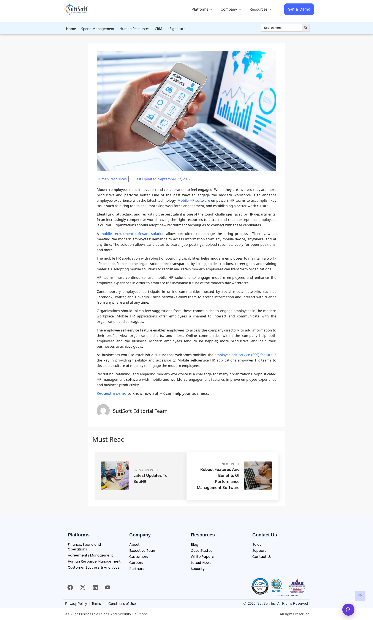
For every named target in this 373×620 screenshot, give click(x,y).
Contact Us (262, 556)
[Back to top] (360, 596)
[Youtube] (107, 587)
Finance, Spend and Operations (84, 547)
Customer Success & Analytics (93, 567)
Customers (138, 556)
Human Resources (135, 28)
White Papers (202, 556)
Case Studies (201, 550)
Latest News (201, 562)
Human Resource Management (94, 561)
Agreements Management (90, 555)
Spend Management (97, 28)
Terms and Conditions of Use (114, 604)
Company (229, 9)
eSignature (176, 28)
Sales (256, 544)
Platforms (200, 9)
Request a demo (111, 393)
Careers (136, 562)
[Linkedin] (95, 587)
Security (198, 568)
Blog (194, 544)
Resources (259, 9)
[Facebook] (70, 587)
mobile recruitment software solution (133, 233)
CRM (158, 28)
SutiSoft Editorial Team (140, 410)
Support (259, 550)
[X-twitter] (82, 587)
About (134, 544)
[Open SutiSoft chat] (348, 610)
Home (71, 28)
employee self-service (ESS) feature (244, 354)
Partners (136, 568)
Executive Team (142, 550)
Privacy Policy (76, 604)
